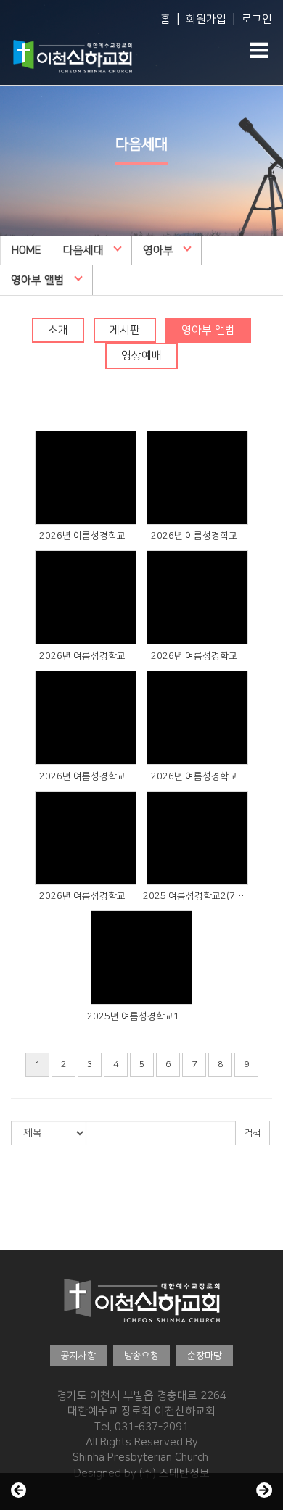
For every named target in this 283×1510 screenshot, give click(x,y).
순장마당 (204, 1356)
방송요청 (141, 1356)
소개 (58, 330)
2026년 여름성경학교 (82, 536)
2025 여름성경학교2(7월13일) (194, 896)
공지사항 (78, 1356)
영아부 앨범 (38, 280)
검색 (253, 1133)
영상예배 (141, 355)
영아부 (158, 250)
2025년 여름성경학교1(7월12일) (138, 1016)
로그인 (257, 19)
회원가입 (206, 19)
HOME (26, 250)
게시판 (125, 330)
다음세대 (83, 250)
